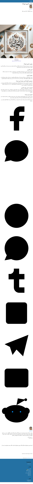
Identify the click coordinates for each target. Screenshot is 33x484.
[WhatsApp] (16, 264)
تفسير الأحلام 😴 (29, 469)
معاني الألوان (29, 475)
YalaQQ (30, 1)
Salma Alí (30, 9)
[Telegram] (16, 361)
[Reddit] (16, 426)
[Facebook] (16, 134)
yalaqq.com (29, 463)
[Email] (16, 393)
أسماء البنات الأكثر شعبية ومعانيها (16, 60)
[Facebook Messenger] (16, 166)
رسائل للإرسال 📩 (29, 470)
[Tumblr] (16, 296)
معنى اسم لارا (16, 58)
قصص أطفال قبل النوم (28, 472)
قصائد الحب (29, 471)
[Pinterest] (16, 231)
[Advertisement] (16, 18)
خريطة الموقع (29, 480)
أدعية (30, 468)
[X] (16, 199)
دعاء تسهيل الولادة (30, 437)
